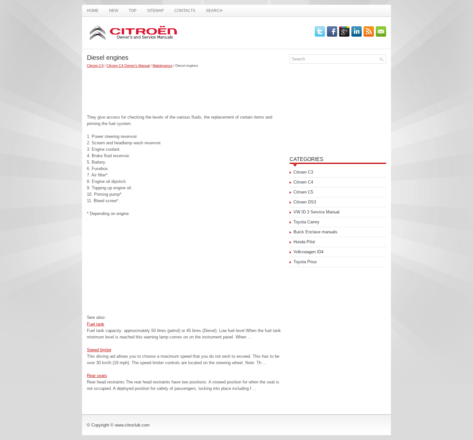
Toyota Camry (306, 222)
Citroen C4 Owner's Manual (128, 65)
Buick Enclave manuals (315, 231)
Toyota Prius (305, 261)
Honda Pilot (304, 241)
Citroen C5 (303, 192)
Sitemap (155, 10)
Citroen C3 (303, 172)
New (113, 10)
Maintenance (162, 65)
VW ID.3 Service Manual (316, 212)
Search (214, 10)
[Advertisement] (186, 88)
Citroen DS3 (304, 202)
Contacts (184, 10)
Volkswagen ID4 (308, 251)
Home (92, 10)
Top (132, 10)
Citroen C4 (95, 65)
